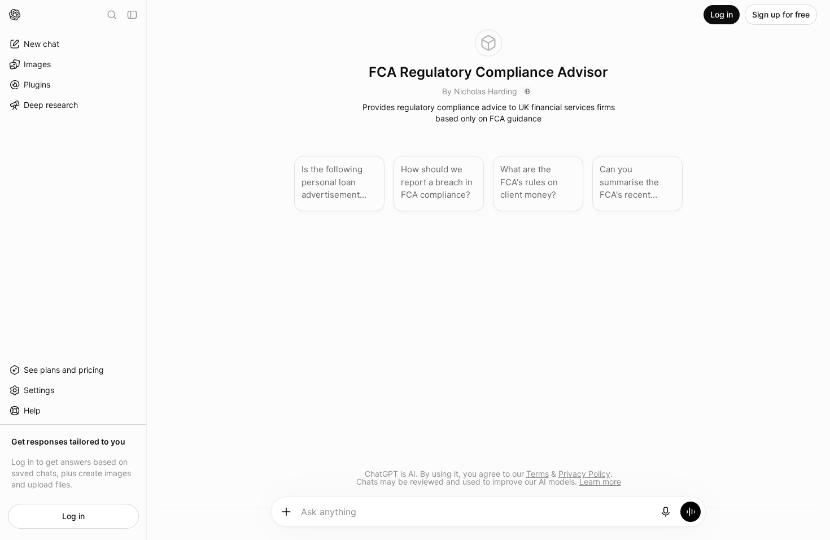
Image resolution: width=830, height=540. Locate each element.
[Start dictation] (666, 512)
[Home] (15, 15)
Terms (537, 473)
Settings (39, 390)
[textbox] (476, 516)
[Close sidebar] (132, 15)
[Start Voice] (690, 512)
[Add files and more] (286, 512)
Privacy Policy (584, 473)
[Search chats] (112, 15)
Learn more (600, 481)
